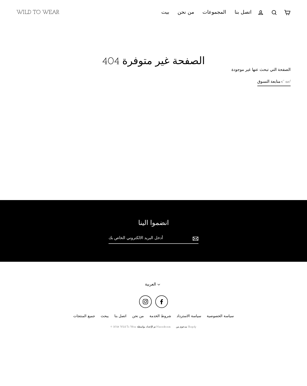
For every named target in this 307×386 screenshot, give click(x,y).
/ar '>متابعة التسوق (274, 82)
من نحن (186, 12)
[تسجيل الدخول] (261, 12)
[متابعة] (194, 238)
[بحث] (274, 12)
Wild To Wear (37, 12)
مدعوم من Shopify (186, 327)
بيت (165, 12)
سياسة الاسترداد (189, 316)
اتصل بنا (243, 12)
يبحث (105, 316)
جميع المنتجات (84, 316)
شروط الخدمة (160, 316)
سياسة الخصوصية (220, 316)
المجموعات (214, 12)
